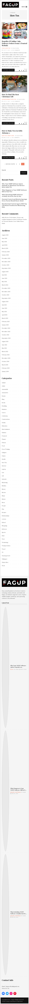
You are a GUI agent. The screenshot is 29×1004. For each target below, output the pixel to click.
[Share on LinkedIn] (24, 70)
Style (3, 535)
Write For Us (5, 988)
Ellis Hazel (16, 48)
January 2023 (5, 325)
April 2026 (4, 245)
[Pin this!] (26, 70)
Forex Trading (6, 449)
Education (4, 426)
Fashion (4, 432)
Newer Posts (10, 164)
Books (3, 402)
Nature (4, 499)
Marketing (4, 482)
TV (2, 552)
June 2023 (4, 308)
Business (4, 409)
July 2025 (4, 275)
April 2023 (4, 315)
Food (3, 48)
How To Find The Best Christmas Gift (14, 83)
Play (3, 509)
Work (3, 565)
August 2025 (5, 271)
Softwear (4, 529)
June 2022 (4, 345)
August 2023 (5, 301)
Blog (3, 399)
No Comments (16, 50)
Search (4, 170)
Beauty (3, 396)
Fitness (4, 442)
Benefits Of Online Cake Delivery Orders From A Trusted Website (14, 30)
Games (3, 456)
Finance (4, 439)
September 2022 (6, 338)
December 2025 (6, 258)
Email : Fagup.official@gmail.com (10, 986)
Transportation (6, 545)
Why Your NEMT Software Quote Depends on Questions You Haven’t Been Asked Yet (13, 185)
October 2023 (5, 295)
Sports (4, 532)
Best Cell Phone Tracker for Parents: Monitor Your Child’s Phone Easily (14, 221)
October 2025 (5, 265)
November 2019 (6, 358)
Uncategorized (6, 555)
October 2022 (5, 335)
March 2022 (5, 351)
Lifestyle (4, 479)
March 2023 (5, 318)
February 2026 (6, 251)
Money (3, 489)
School (4, 522)
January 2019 (5, 371)
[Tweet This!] (19, 70)
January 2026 (5, 255)
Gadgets (4, 452)
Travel (3, 549)
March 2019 (5, 365)
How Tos (7, 48)
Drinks (3, 422)
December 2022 (6, 328)
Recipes (4, 512)
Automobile (5, 389)
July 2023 (4, 305)
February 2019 (6, 368)
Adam (16, 669)
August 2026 (5, 235)
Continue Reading (8, 70)
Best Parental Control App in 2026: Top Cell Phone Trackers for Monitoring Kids (14, 205)
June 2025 (4, 278)
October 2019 (5, 361)
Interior (4, 466)
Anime (3, 386)
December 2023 (6, 288)
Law (3, 472)
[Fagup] (10, 7)
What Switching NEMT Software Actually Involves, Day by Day (12, 195)
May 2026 (4, 241)
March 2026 (5, 248)
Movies (4, 492)
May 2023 (4, 311)
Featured (4, 436)
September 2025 (6, 268)
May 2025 (4, 281)
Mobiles (4, 486)
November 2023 (6, 291)
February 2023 (6, 321)
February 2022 (6, 355)
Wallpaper (4, 559)
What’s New (10, 135)
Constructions (6, 419)
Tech (3, 539)
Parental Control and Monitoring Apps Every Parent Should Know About (14, 200)
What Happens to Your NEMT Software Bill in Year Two (14, 190)
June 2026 (4, 238)
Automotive (5, 392)
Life (3, 476)
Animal (3, 382)
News (3, 502)
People (4, 505)
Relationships (5, 516)
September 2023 (6, 298)
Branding (4, 406)
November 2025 (6, 261)
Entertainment (6, 99)
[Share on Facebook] (22, 70)
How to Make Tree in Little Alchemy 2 (12, 132)
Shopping (4, 525)
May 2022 (4, 348)
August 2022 (5, 341)
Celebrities (5, 416)
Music (3, 496)
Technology (5, 542)
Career (4, 412)
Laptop (4, 469)
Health (3, 459)
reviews (4, 519)
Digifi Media (20, 1001)
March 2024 (5, 285)
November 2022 (6, 331)
